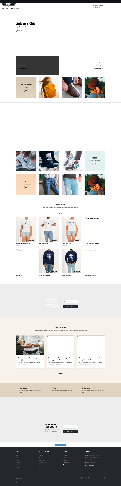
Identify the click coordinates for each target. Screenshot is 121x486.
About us (13, 8)
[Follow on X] (5, 1)
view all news (60, 373)
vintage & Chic (25, 23)
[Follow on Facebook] (3, 1)
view (18, 30)
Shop (7, 8)
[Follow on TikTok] (69, 468)
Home (3, 8)
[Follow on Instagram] (7, 1)
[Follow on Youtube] (72, 468)
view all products (23, 68)
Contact (17, 8)
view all (26, 90)
